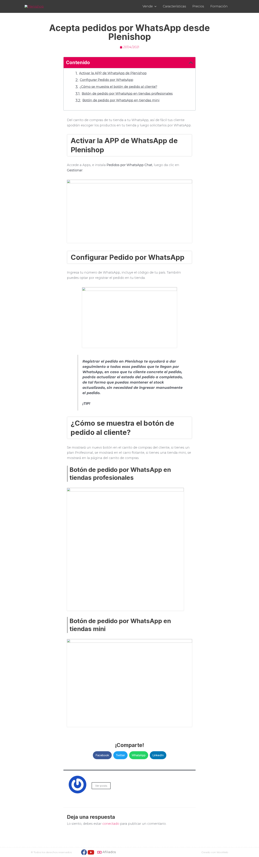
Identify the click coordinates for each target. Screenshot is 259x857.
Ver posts (101, 785)
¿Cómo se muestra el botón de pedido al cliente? (118, 87)
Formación (219, 6)
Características (174, 6)
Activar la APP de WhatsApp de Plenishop (113, 73)
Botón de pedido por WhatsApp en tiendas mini (120, 100)
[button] (102, 755)
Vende (148, 6)
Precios (198, 6)
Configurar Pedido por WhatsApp (106, 80)
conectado (110, 824)
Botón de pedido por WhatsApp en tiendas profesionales (127, 94)
